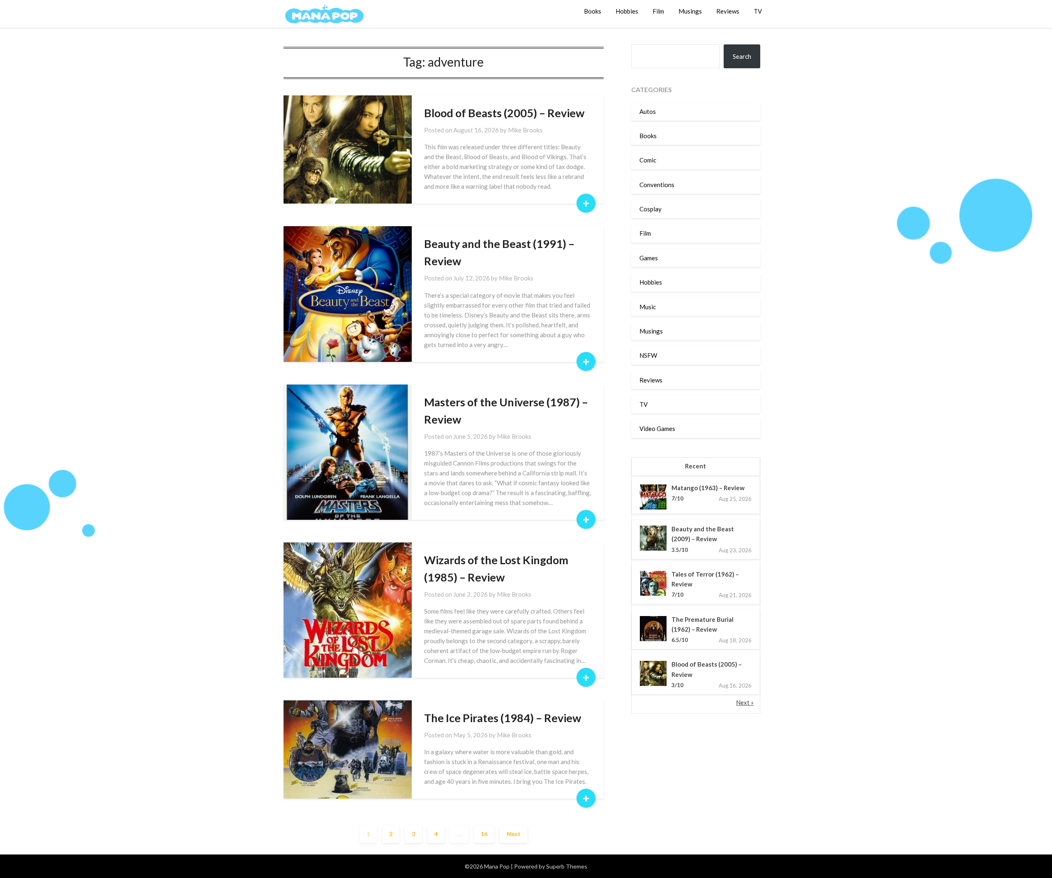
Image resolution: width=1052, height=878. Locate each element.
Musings (690, 11)
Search (742, 56)
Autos (647, 111)
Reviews (727, 11)
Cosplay (650, 209)
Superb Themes (566, 866)
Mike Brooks (525, 130)
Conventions (656, 184)
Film (658, 11)
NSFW (648, 355)
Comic (647, 160)
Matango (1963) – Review (708, 487)
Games (648, 258)
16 (484, 833)
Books (592, 11)
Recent (695, 466)
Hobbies (627, 11)
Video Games (657, 428)
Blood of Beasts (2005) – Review (504, 113)
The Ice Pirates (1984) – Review (502, 718)
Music (647, 306)
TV (758, 11)
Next (514, 833)
